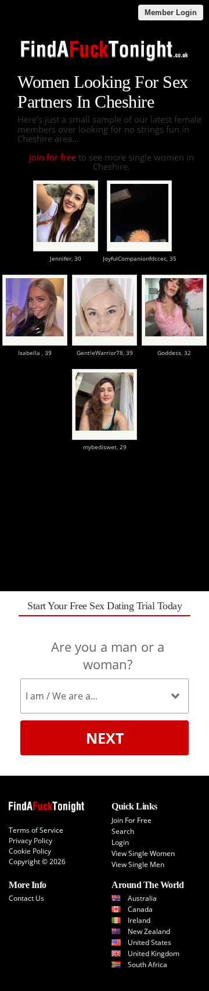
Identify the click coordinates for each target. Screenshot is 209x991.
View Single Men (137, 864)
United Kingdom (153, 953)
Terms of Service (36, 830)
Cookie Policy (30, 851)
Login (120, 842)
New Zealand (149, 931)
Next (105, 738)
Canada (140, 909)
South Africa (147, 964)
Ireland (139, 920)
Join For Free (131, 820)
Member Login (171, 12)
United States (149, 942)
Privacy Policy (30, 841)
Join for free (52, 157)
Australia (142, 898)
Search (122, 831)
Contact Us (26, 898)
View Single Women (143, 853)
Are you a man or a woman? (107, 655)
